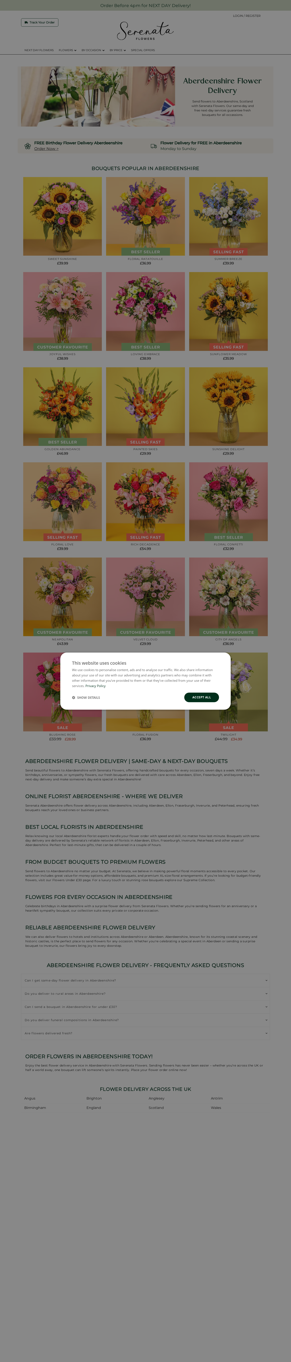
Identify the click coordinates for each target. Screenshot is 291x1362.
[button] (86, 697)
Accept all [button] (201, 697)
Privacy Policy (95, 685)
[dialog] (145, 680)
